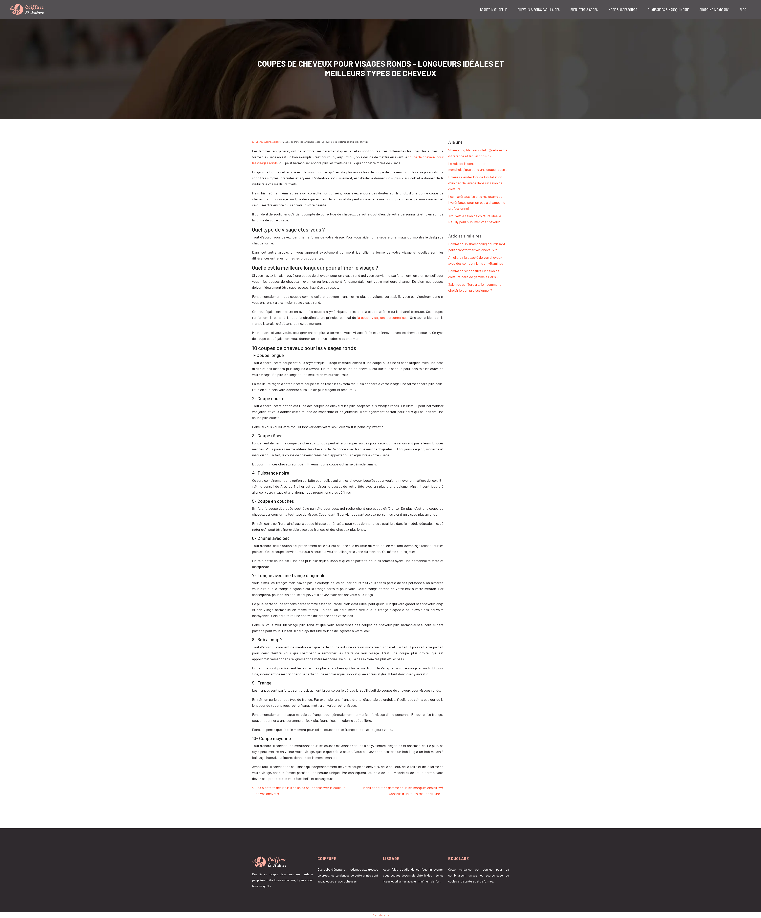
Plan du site (380, 915)
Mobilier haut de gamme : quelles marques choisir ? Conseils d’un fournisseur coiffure (401, 790)
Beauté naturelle (493, 9)
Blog (742, 9)
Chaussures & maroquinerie (668, 9)
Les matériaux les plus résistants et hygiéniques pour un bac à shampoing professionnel (476, 202)
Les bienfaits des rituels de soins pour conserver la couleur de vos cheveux (300, 790)
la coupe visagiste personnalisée (382, 317)
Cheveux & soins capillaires (539, 9)
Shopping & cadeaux (714, 9)
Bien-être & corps (584, 9)
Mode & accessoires (622, 9)
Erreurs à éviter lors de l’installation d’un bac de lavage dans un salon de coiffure (475, 183)
